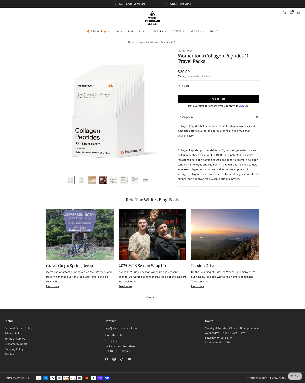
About (214, 31)
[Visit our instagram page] (114, 359)
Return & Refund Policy (18, 328)
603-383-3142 (113, 334)
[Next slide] (163, 111)
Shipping (182, 76)
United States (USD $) (17, 377)
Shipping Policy (14, 349)
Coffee (176, 31)
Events (158, 31)
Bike (131, 31)
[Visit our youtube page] (129, 359)
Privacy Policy (13, 333)
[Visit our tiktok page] (121, 359)
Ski (117, 31)
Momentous (185, 50)
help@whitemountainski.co (121, 328)
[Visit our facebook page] (106, 359)
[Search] (284, 12)
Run (142, 31)
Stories (195, 31)
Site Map (10, 354)
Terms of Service (15, 338)
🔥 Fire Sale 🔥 (96, 31)
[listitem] (129, 4)
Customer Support (16, 343)
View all (150, 297)
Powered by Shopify (257, 378)
